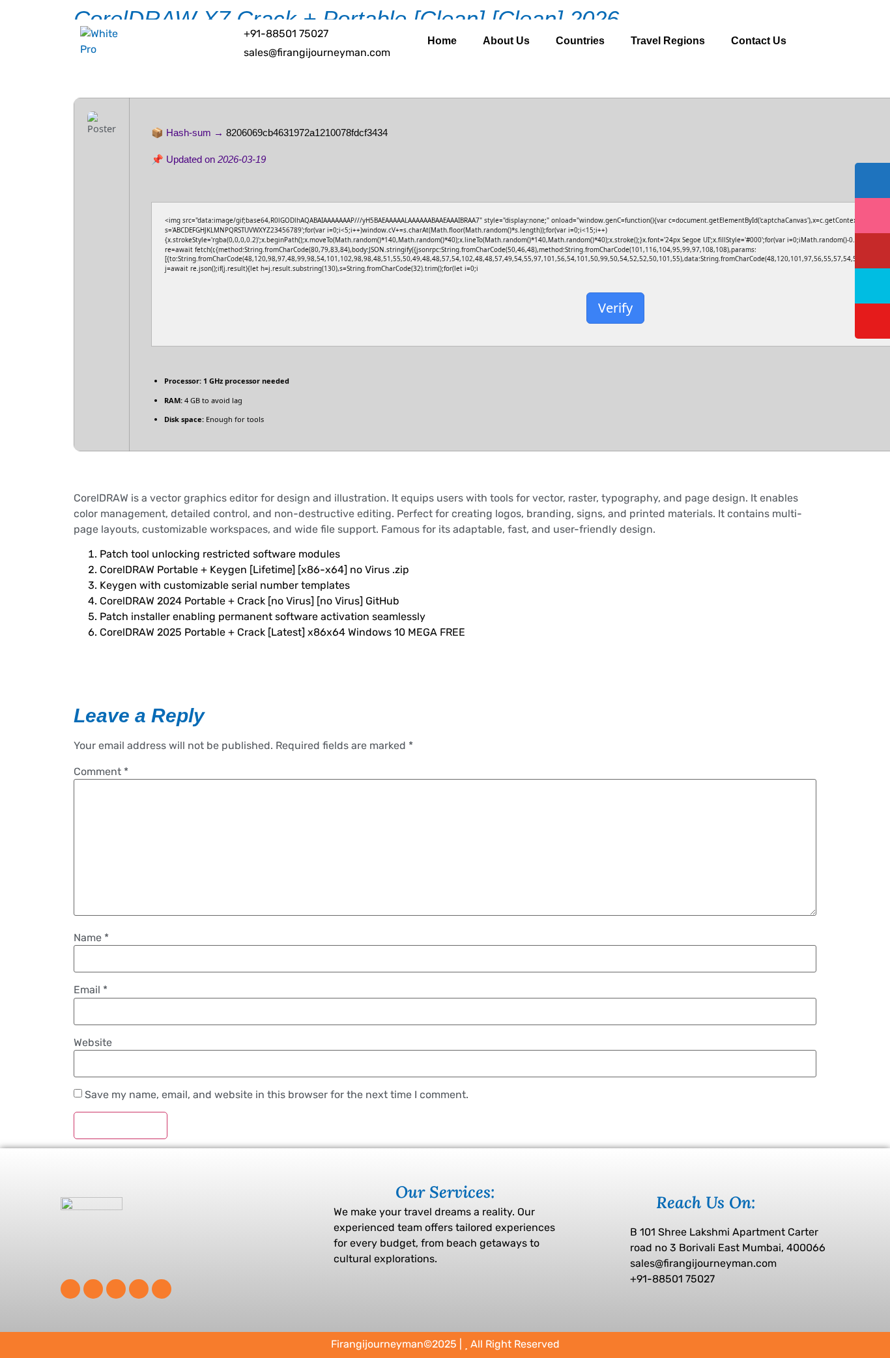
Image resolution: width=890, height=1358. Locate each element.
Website (93, 1043)
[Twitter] (93, 1289)
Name (91, 938)
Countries (580, 40)
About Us (506, 40)
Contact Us (758, 40)
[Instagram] (139, 1289)
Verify (615, 308)
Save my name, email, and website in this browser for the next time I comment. (276, 1095)
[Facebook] (70, 1289)
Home (442, 40)
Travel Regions (668, 40)
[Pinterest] (116, 1289)
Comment (101, 772)
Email (91, 990)
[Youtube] (161, 1289)
